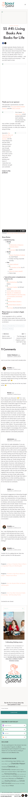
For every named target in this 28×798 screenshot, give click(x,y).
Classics (16, 766)
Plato (15, 778)
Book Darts (12, 250)
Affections (3, 761)
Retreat (13, 781)
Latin (25, 774)
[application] (14, 231)
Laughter (3, 776)
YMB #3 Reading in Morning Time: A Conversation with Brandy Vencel (16, 296)
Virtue (12, 785)
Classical (11, 766)
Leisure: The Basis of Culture (17, 255)
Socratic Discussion (15, 783)
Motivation (22, 776)
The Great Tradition (12, 287)
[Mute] (20, 231)
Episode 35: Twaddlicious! (14, 292)
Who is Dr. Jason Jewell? (16, 271)
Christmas (4, 766)
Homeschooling (10, 774)
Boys (6, 763)
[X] (5, 43)
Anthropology (9, 761)
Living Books (21, 325)
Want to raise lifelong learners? (7, 336)
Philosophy (11, 778)
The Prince (10, 308)
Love (12, 776)
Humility (18, 774)
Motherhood (16, 776)
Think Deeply (22, 783)
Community (6, 769)
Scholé (22, 781)
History (3, 774)
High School (23, 771)
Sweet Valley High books (14, 291)
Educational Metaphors (12, 771)
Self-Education (6, 783)
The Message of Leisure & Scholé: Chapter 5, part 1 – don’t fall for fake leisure (21, 338)
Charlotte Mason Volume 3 (14, 304)
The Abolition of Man (15, 267)
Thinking (3, 785)
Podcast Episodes (14, 25)
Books (4, 325)
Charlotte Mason (12, 325)
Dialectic (22, 769)
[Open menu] (25, 5)
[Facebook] (3, 43)
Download (22, 233)
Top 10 (7, 785)
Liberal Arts (8, 776)
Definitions (18, 769)
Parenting (6, 778)
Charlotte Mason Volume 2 (14, 301)
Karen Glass (22, 774)
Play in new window (12, 233)
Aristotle (22, 761)
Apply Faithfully (17, 761)
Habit (18, 771)
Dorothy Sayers (4, 771)
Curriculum (13, 769)
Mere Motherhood (12, 282)
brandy (9, 367)
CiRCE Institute (16, 108)
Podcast (5, 328)
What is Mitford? (13, 264)
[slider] (23, 231)
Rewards (17, 781)
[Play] (3, 231)
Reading (11, 328)
